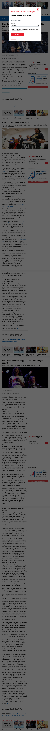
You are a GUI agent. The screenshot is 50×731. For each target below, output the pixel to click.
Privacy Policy (13, 38)
